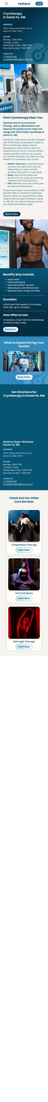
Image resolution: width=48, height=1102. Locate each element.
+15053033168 (10, 56)
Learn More (24, 550)
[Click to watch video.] (24, 361)
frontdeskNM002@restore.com (18, 59)
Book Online (11, 214)
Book (39, 3)
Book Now (10, 329)
